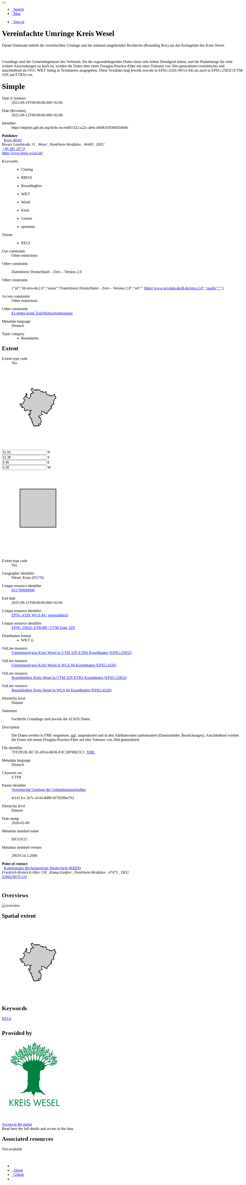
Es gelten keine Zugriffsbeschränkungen (42, 313)
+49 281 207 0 (13, 149)
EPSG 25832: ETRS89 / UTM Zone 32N (43, 628)
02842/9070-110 (14, 877)
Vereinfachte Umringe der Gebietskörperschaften (49, 790)
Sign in (18, 22)
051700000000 (23, 590)
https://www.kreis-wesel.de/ (22, 153)
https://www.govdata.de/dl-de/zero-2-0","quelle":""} (184, 288)
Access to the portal (17, 1124)
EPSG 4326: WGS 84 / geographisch (40, 615)
